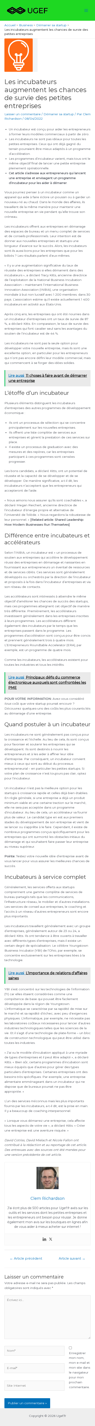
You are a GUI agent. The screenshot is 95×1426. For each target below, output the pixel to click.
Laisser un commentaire (22, 114)
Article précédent (26, 1259)
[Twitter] (51, 1239)
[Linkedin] (44, 1239)
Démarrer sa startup (59, 114)
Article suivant (72, 1259)
